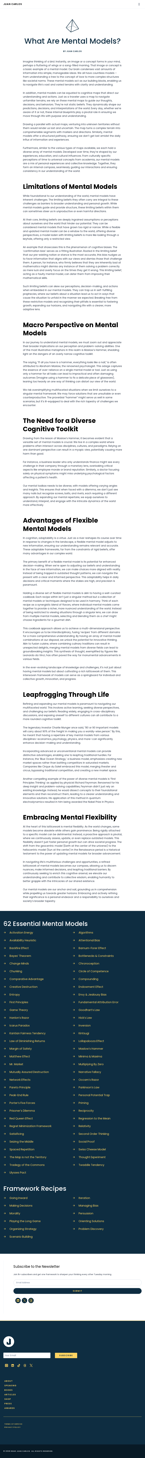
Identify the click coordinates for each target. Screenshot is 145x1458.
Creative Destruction (23, 987)
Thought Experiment (92, 1157)
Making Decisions (20, 1206)
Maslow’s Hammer (91, 1049)
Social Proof (87, 1142)
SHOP (7, 1399)
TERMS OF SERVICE (13, 1424)
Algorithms (86, 933)
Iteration (84, 1198)
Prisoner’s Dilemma (22, 1111)
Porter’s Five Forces (22, 1103)
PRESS (8, 1403)
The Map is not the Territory (27, 1157)
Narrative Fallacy (90, 1072)
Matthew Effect (19, 1056)
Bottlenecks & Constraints (96, 956)
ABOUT (8, 1381)
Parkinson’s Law (89, 1087)
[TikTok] (19, 1365)
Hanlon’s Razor (19, 1018)
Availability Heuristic (22, 940)
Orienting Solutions (91, 1221)
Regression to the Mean (94, 1118)
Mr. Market (16, 1064)
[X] (31, 1365)
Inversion (85, 1025)
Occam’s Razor (89, 1080)
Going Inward (18, 1198)
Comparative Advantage (26, 979)
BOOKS (8, 1390)
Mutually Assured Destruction (29, 1072)
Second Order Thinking (94, 1134)
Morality (14, 1213)
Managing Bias (88, 1206)
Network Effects (19, 1080)
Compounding (88, 979)
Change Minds (19, 963)
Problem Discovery (91, 1229)
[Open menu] (139, 4)
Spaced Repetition (21, 1149)
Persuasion (86, 1213)
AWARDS (9, 1408)
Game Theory (18, 1010)
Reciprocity (86, 1111)
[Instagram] (6, 1365)
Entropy (14, 995)
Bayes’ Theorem (20, 956)
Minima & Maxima (90, 1056)
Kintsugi (84, 1033)
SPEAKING (10, 1385)
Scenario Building (21, 1237)
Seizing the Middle (21, 1142)
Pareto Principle (19, 1087)
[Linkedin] (13, 1365)
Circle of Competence (94, 971)
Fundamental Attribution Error (99, 1002)
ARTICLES (10, 1394)
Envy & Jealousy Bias (92, 995)
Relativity (85, 1126)
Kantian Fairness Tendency (27, 1033)
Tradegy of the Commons (27, 1165)
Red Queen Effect (21, 1118)
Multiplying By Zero (91, 1064)
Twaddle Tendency (91, 1165)
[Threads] (25, 1365)
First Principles (18, 1002)
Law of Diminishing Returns (27, 1041)
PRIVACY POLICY (12, 1427)
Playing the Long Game (25, 1221)
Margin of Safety (20, 1049)
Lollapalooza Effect (91, 1041)
